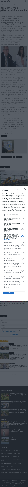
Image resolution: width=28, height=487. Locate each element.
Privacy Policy (22, 298)
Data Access (14, 298)
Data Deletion (6, 298)
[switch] (22, 218)
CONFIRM (8, 292)
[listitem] (14, 215)
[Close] (25, 189)
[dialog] (14, 243)
